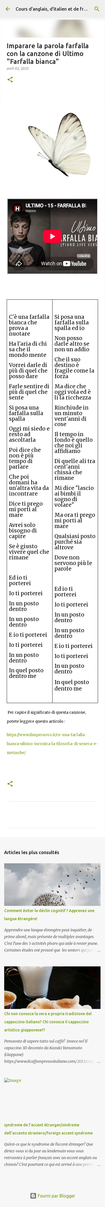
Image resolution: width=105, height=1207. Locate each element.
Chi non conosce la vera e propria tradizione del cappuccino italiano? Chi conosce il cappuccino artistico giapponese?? (48, 1021)
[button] (10, 80)
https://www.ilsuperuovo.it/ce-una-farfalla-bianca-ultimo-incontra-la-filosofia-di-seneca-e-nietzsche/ (52, 743)
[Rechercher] (97, 9)
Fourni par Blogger (56, 1195)
